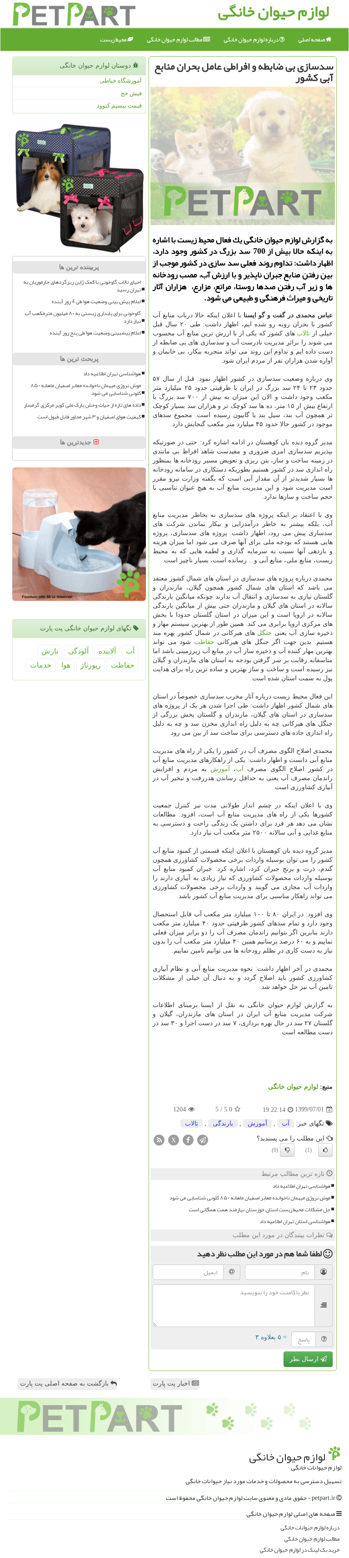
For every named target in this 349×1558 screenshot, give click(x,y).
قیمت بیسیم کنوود (119, 105)
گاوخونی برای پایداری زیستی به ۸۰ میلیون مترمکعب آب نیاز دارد (83, 317)
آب (240, 769)
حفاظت (204, 642)
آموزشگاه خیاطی (121, 80)
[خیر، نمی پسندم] (287, 1150)
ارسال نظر (304, 1359)
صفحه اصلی (312, 39)
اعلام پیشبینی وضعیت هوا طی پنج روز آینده (95, 333)
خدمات (40, 665)
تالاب (303, 333)
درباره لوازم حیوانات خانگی (309, 1528)
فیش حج (131, 93)
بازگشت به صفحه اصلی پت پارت (65, 1383)
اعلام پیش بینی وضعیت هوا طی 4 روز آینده (96, 301)
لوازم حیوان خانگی (293, 1086)
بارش (49, 651)
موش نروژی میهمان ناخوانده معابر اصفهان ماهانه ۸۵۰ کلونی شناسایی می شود (250, 1198)
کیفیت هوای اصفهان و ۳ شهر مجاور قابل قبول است (89, 417)
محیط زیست (113, 39)
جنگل (264, 632)
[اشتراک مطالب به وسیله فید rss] (159, 1139)
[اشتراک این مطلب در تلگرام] (202, 1139)
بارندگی (223, 1123)
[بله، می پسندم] (325, 1150)
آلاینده (107, 651)
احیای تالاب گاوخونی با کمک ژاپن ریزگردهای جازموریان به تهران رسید (82, 286)
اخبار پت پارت (172, 1383)
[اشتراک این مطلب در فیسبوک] (188, 1139)
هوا (65, 665)
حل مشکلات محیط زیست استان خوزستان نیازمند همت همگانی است (259, 1209)
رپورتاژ (90, 665)
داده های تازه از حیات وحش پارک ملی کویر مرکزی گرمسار (82, 405)
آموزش (220, 769)
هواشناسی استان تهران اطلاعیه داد (294, 1221)
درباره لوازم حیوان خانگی (251, 39)
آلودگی (78, 651)
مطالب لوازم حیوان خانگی (175, 39)
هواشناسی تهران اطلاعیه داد (301, 1186)
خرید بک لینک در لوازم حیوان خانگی (299, 1550)
